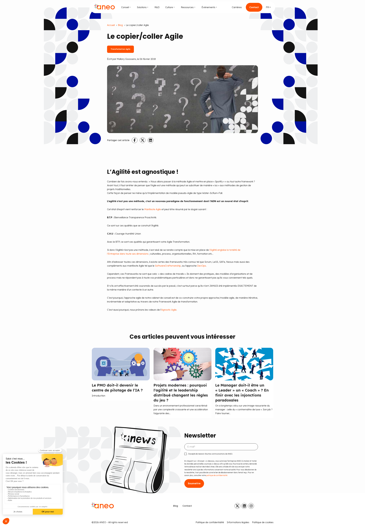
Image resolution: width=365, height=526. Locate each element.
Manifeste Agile (152, 209)
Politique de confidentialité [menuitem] (210, 522)
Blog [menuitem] (175, 505)
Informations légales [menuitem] (238, 522)
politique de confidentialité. (217, 475)
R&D (157, 7)
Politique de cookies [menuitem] (262, 522)
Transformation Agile (120, 49)
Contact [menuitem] (187, 505)
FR (267, 7)
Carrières (237, 7)
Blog (120, 25)
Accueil (111, 25)
